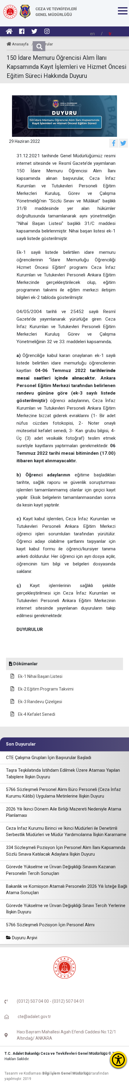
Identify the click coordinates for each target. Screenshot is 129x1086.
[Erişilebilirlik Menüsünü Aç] (118, 1059)
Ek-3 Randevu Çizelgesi (39, 701)
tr (110, 33)
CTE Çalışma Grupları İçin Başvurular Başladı (48, 757)
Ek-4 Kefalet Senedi (36, 714)
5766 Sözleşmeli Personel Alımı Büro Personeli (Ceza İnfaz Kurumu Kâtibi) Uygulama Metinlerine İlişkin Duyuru (63, 793)
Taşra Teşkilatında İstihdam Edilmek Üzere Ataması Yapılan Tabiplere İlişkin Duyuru (63, 774)
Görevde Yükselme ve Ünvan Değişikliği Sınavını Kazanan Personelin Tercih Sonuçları (61, 870)
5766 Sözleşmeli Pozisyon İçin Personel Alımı (50, 925)
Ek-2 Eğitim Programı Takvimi (45, 689)
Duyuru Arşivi (24, 937)
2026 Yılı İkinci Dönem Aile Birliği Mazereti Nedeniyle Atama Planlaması (63, 812)
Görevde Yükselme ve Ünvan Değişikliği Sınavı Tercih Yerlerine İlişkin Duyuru (65, 909)
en (92, 33)
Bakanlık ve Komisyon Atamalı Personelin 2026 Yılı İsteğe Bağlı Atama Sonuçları (66, 890)
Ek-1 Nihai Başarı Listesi (39, 676)
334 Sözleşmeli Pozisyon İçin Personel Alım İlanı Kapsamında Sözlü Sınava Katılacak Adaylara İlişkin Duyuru (65, 851)
